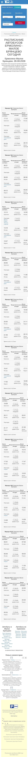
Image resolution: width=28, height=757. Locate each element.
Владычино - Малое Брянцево (7, 647)
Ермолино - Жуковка (21, 634)
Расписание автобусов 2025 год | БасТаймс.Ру (14, 754)
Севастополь (15, 674)
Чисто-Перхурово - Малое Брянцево (7, 633)
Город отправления (7, 13)
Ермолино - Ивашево (21, 635)
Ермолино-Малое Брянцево (14, 108)
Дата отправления (7, 22)
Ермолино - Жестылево (21, 631)
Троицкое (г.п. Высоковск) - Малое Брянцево (7, 637)
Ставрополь (13, 689)
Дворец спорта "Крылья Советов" (6, 222)
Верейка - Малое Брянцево (7, 641)
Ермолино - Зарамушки (21, 632)
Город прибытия (18, 13)
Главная (14, 32)
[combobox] (8, 17)
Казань (13, 660)
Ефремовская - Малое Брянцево (7, 644)
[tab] (7, 7)
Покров (5, 469)
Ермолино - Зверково (21, 637)
